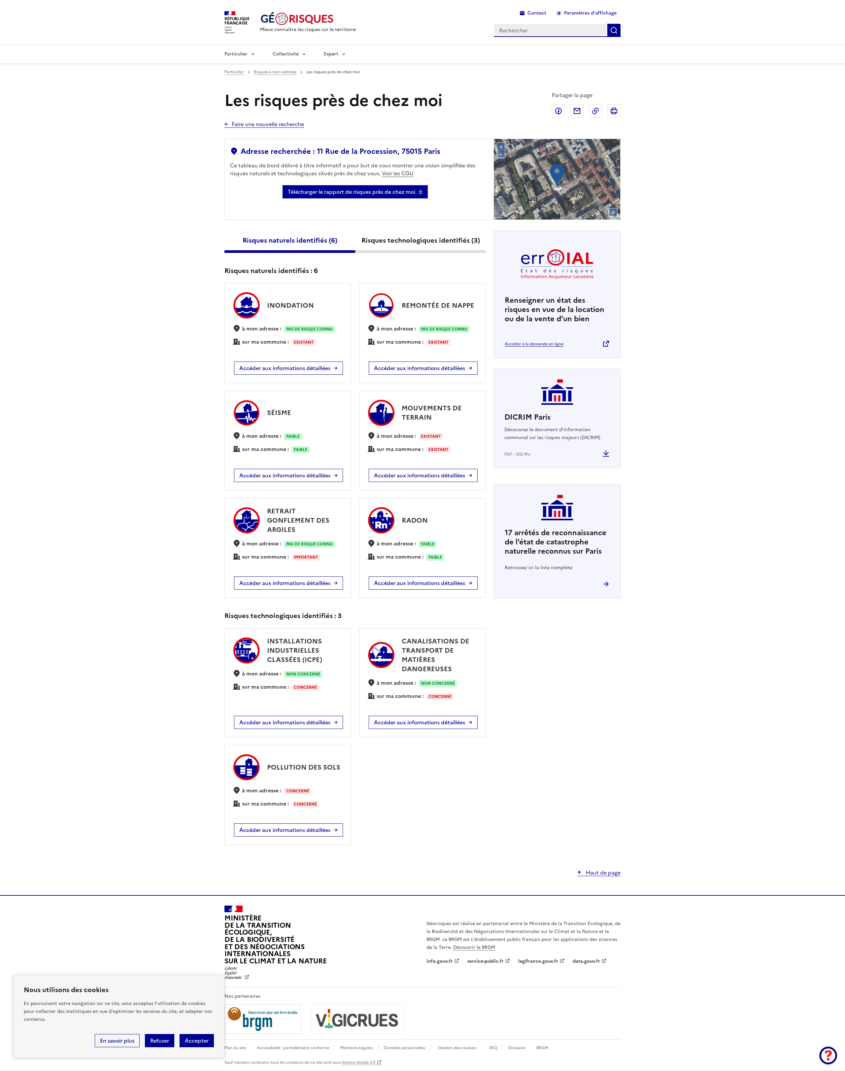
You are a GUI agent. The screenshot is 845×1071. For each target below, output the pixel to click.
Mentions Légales (356, 1048)
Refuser (159, 1041)
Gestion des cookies (457, 1048)
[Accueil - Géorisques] (308, 18)
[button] (828, 1055)
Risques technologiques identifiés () (420, 240)
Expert (331, 54)
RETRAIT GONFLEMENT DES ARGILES (298, 520)
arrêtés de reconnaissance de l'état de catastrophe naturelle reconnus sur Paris (555, 542)
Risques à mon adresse (275, 72)
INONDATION (290, 305)
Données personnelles (404, 1048)
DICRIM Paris (527, 417)
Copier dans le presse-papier (595, 111)
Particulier (236, 54)
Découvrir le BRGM (474, 947)
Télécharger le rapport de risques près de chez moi (351, 192)
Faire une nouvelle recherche (268, 124)
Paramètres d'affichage (590, 13)
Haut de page (603, 873)
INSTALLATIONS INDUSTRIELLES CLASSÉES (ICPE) (294, 650)
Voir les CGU (398, 173)
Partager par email (577, 111)
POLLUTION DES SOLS (303, 767)
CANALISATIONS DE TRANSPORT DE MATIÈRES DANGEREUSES (435, 655)
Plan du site (235, 1048)
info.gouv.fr (439, 961)
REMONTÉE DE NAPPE (438, 305)
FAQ (493, 1048)
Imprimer (614, 111)
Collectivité (286, 54)
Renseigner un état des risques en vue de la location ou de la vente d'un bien (554, 309)
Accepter (197, 1041)
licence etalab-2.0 (358, 1062)
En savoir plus (117, 1041)
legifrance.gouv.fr (538, 961)
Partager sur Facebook (558, 111)
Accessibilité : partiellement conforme (293, 1048)
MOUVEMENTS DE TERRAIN (432, 412)
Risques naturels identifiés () (290, 240)
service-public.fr (485, 961)
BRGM (542, 1048)
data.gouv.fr (586, 961)
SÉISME (279, 413)
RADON (415, 520)
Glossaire (516, 1048)
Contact (536, 13)
